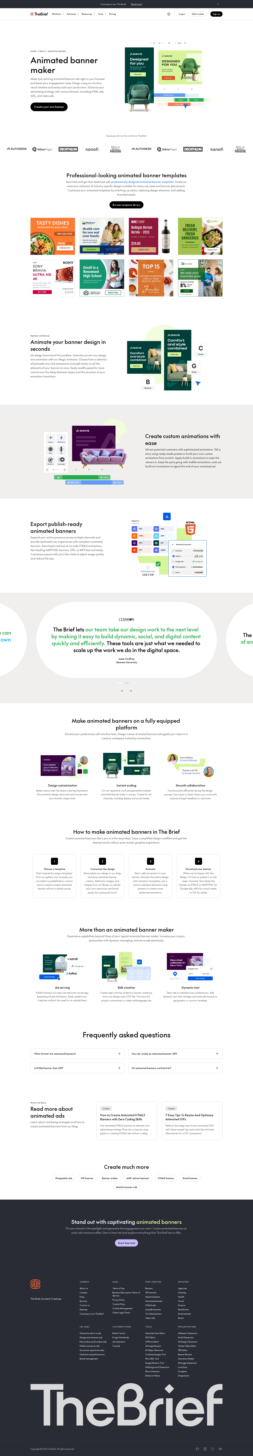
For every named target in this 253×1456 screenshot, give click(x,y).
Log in (182, 13)
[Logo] (35, 1284)
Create (42, 51)
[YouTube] (220, 1449)
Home (33, 51)
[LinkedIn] (205, 1449)
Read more (136, 4)
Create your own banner (49, 107)
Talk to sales (198, 13)
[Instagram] (212, 1449)
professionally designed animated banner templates (142, 182)
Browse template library (126, 204)
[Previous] (122, 691)
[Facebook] (197, 1449)
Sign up (216, 13)
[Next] (131, 691)
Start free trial (126, 1242)
